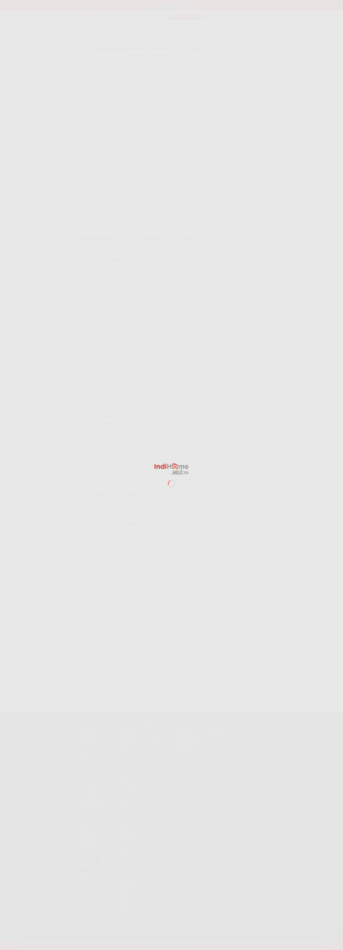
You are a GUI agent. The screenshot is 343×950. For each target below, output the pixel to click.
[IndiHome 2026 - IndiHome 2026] (171, 468)
